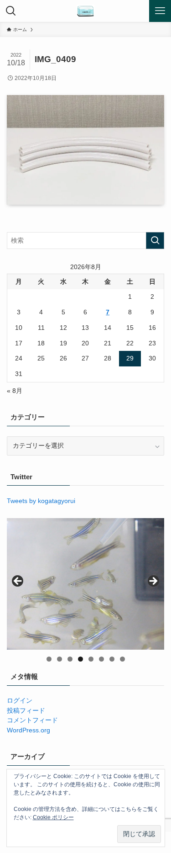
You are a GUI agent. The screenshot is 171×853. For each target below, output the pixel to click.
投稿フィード (26, 710)
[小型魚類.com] (86, 11)
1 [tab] (49, 659)
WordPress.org (28, 730)
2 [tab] (59, 659)
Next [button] (153, 581)
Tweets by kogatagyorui (41, 501)
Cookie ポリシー (53, 817)
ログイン (19, 700)
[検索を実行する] (155, 240)
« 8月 (14, 390)
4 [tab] (80, 659)
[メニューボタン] (160, 11)
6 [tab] (101, 659)
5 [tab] (90, 659)
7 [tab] (111, 659)
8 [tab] (122, 659)
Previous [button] (18, 581)
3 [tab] (70, 659)
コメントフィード (32, 720)
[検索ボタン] (11, 11)
